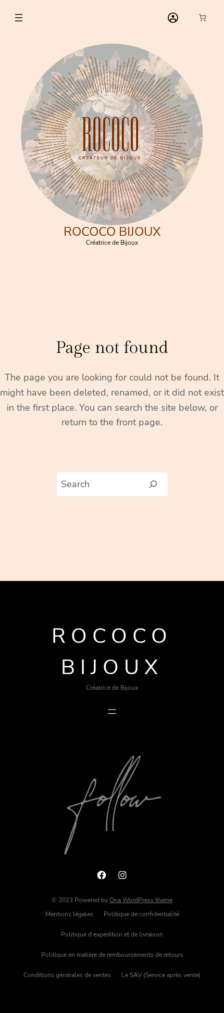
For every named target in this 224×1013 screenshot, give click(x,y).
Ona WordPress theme (140, 900)
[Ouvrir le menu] (19, 17)
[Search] (153, 484)
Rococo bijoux (112, 231)
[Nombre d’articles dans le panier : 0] (202, 17)
